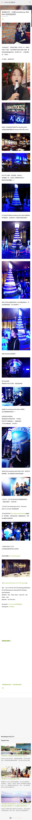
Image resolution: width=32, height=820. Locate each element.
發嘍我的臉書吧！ (6, 640)
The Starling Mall (17, 684)
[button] (3, 19)
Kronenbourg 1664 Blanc (18, 513)
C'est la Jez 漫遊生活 (9, 2)
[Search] (30, 2)
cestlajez (12, 606)
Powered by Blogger (16, 818)
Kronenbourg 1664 (14, 556)
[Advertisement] (16, 715)
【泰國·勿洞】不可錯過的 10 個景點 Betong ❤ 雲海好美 (14, 755)
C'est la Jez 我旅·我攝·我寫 (15, 604)
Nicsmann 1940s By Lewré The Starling (14, 583)
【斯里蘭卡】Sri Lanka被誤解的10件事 (10, 778)
